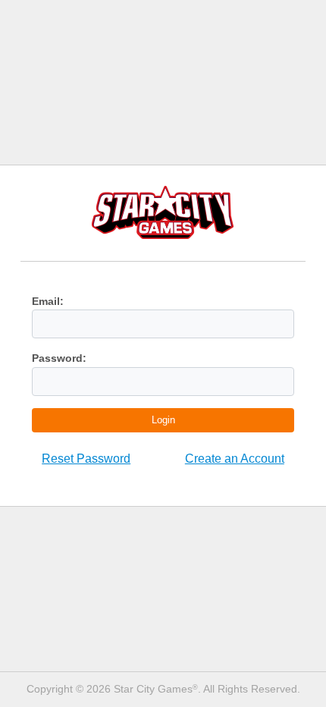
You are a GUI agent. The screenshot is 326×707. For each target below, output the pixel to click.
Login (163, 420)
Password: (59, 358)
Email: (48, 301)
